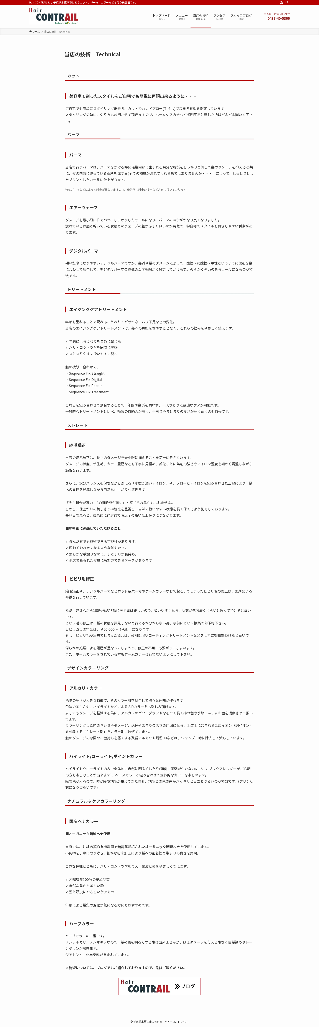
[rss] (281, 2)
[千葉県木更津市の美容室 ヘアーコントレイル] (53, 16)
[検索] (287, 2)
